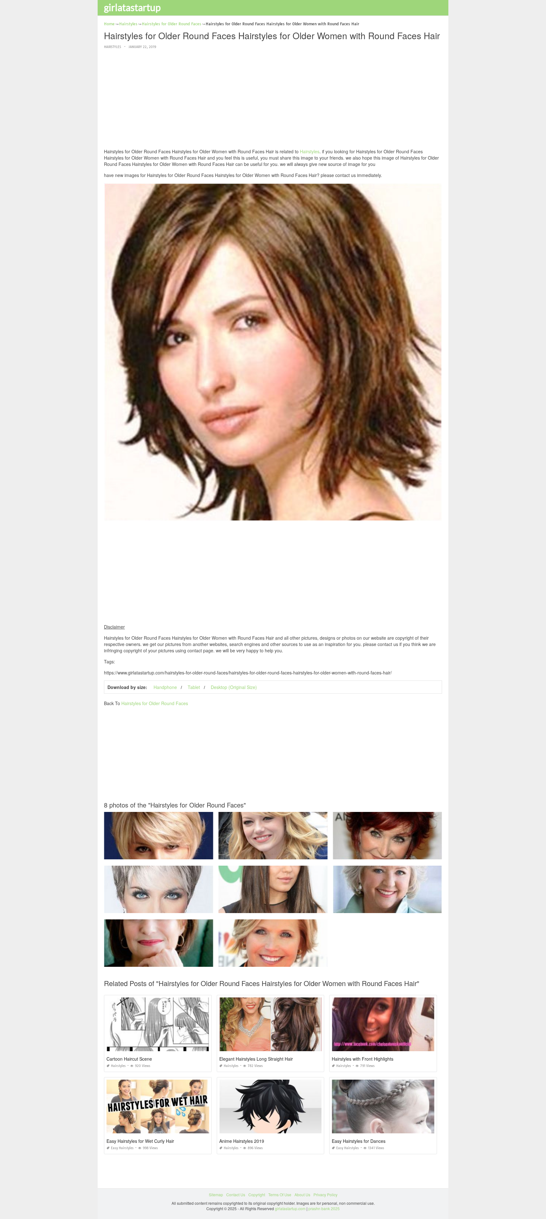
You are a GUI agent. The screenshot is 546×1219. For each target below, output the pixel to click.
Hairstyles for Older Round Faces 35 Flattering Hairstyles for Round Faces (283, 853)
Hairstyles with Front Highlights (362, 1059)
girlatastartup (132, 7)
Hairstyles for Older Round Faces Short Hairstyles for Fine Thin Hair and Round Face (292, 961)
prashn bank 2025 (324, 1208)
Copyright (256, 1194)
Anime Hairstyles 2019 (241, 1141)
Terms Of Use (279, 1194)
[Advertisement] (273, 99)
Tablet (194, 687)
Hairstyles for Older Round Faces (154, 703)
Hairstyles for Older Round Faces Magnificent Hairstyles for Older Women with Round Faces (184, 961)
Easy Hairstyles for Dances (358, 1141)
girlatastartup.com (290, 1208)
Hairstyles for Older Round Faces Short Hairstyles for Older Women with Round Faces (407, 853)
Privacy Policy (325, 1194)
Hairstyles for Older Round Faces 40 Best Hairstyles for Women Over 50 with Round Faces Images (418, 907)
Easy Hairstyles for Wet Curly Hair (140, 1141)
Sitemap (216, 1194)
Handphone (165, 687)
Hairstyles (112, 47)
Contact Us (235, 1194)
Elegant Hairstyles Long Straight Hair (256, 1059)
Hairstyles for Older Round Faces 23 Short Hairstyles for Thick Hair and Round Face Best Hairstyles (191, 853)
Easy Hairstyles (122, 1148)
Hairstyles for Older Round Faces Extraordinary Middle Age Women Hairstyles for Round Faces (187, 907)
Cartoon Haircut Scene (129, 1059)
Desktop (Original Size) (234, 687)
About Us (302, 1194)
